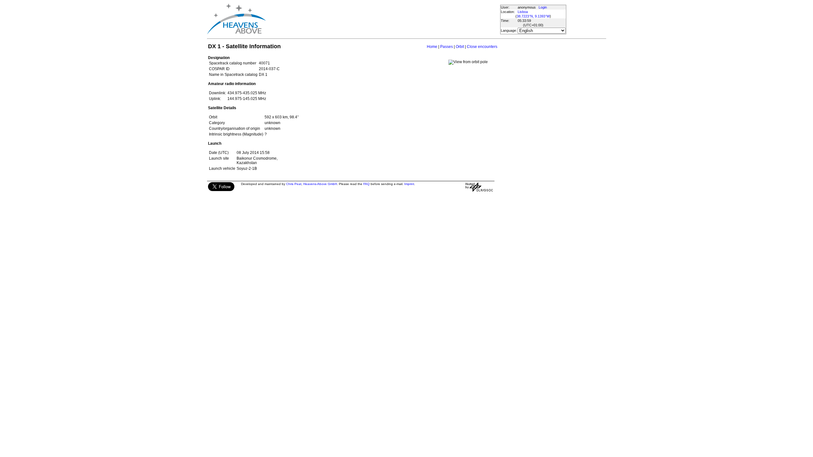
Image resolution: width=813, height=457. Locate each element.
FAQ (366, 184)
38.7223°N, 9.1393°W (533, 16)
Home (432, 46)
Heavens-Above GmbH (320, 184)
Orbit (460, 46)
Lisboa (523, 12)
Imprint (409, 184)
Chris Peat (293, 184)
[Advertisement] (382, 19)
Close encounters (482, 46)
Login (543, 7)
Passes (446, 46)
